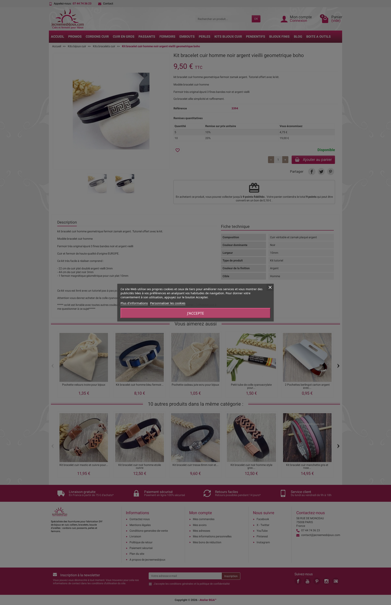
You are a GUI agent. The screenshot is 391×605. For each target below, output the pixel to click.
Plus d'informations (134, 303)
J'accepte (195, 313)
